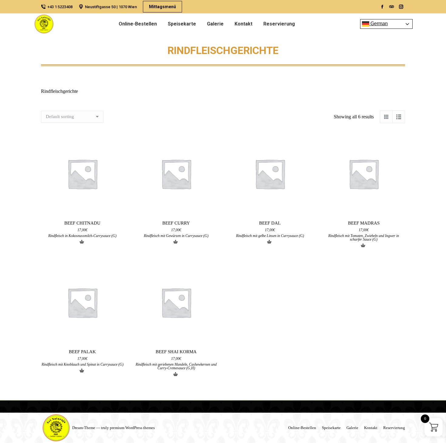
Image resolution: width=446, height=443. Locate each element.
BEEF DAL (270, 223)
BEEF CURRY (176, 223)
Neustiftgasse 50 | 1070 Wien (111, 7)
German (378, 23)
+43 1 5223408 (60, 7)
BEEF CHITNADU (82, 223)
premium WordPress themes (132, 427)
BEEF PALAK (82, 351)
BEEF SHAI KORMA (176, 351)
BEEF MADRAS (364, 223)
